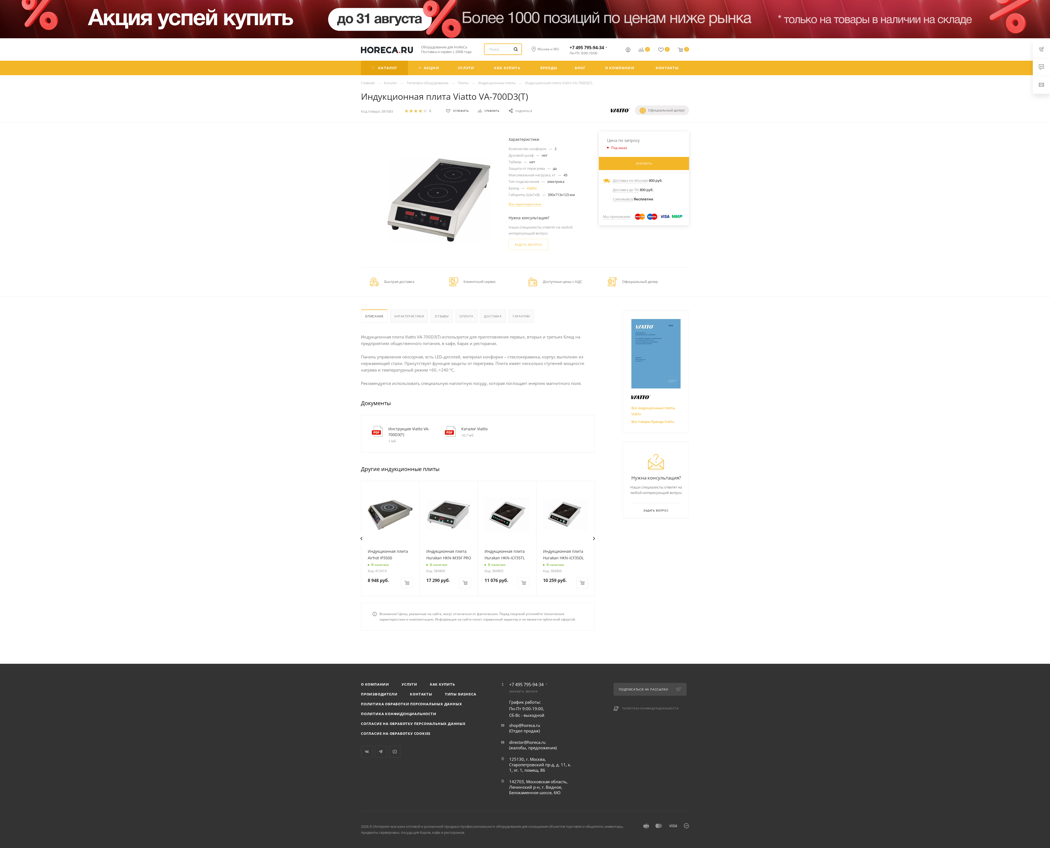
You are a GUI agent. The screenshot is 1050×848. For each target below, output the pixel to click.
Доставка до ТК (625, 189)
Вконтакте (367, 752)
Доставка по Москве (630, 180)
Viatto (532, 188)
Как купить (442, 684)
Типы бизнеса (460, 694)
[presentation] (361, 538)
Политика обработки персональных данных (411, 703)
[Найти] (515, 49)
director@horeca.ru (527, 742)
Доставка (492, 316)
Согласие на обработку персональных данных (413, 723)
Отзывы (442, 316)
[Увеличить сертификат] (656, 353)
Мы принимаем (616, 216)
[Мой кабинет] (628, 50)
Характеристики (409, 316)
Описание (374, 316)
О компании (375, 684)
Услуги (409, 684)
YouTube (395, 752)
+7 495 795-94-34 (587, 48)
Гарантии (521, 316)
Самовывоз (622, 199)
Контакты (421, 694)
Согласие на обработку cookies (395, 733)
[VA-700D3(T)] (439, 200)
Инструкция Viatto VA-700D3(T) (409, 431)
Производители (379, 694)
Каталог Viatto (474, 428)
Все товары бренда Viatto (652, 421)
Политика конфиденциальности (398, 713)
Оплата (466, 316)
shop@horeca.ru (524, 725)
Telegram (381, 752)
